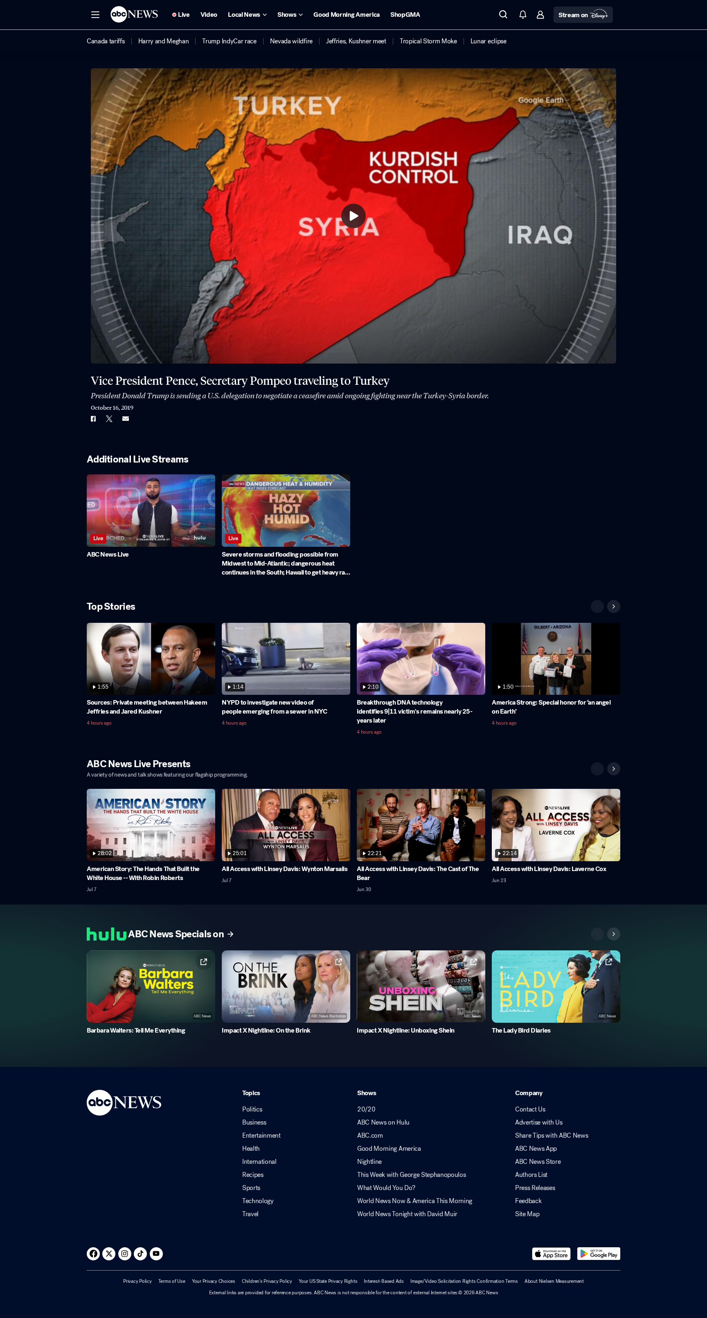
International (259, 1162)
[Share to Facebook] (93, 419)
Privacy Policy (137, 1281)
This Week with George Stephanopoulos (411, 1175)
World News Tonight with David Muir (407, 1214)
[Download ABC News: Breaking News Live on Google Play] (598, 1253)
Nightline (369, 1162)
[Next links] (613, 934)
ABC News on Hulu (383, 1122)
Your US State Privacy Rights (328, 1281)
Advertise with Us (539, 1122)
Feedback (528, 1201)
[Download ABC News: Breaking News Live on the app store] (551, 1253)
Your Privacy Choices (213, 1281)
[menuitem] (106, 41)
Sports (251, 1188)
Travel (250, 1214)
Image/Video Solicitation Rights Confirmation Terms (464, 1281)
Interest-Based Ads (384, 1281)
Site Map (527, 1214)
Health (251, 1148)
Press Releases (535, 1188)
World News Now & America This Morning (414, 1201)
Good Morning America (389, 1148)
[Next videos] (613, 606)
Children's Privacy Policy (267, 1281)
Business (254, 1122)
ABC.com (370, 1135)
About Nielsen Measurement (554, 1281)
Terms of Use (171, 1281)
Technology (258, 1201)
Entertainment (261, 1135)
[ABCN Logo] (134, 14)
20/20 (366, 1109)
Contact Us (530, 1109)
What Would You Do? (386, 1188)
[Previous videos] (597, 606)
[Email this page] (125, 419)
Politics (252, 1109)
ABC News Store (538, 1162)
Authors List (531, 1175)
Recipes (252, 1175)
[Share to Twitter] (109, 419)
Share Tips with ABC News (551, 1135)
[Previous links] (597, 934)
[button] (95, 15)
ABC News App (536, 1148)
